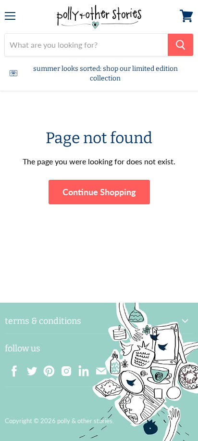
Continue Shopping (99, 192)
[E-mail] (98, 368)
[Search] (180, 45)
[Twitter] (28, 368)
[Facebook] (11, 368)
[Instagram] (63, 368)
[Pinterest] (46, 368)
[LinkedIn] (80, 368)
